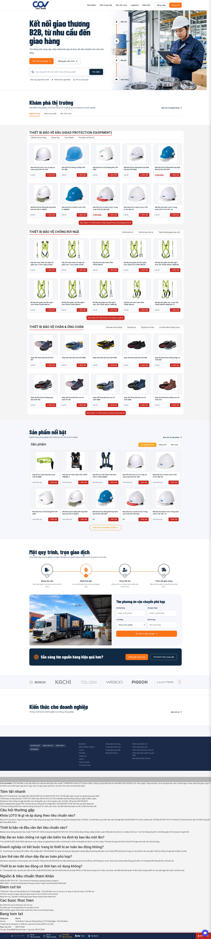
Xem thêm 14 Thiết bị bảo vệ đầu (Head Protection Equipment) (105, 223)
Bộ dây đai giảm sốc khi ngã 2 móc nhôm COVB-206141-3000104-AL (73, 304)
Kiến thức (146, 5)
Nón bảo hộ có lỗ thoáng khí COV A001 (45, 513)
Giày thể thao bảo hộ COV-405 (135, 358)
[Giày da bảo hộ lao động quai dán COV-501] (43, 384)
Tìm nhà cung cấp (40, 61)
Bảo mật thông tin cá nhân (141, 758)
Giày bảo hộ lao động (114, 327)
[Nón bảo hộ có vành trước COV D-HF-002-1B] (136, 194)
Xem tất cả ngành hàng (170, 108)
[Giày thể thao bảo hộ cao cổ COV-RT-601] (74, 384)
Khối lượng (151, 619)
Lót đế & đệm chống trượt (169, 327)
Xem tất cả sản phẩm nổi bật (104, 527)
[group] (41, 682)
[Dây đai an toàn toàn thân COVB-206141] (105, 249)
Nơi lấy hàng (120, 608)
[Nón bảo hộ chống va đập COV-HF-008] (74, 154)
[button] (179, 682)
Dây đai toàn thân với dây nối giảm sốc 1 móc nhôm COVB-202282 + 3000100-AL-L (42, 265)
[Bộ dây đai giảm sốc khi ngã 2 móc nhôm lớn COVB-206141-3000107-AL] (136, 249)
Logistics (134, 5)
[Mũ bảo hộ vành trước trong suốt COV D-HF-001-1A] (167, 194)
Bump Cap (56, 138)
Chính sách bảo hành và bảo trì (142, 750)
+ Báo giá (53, 482)
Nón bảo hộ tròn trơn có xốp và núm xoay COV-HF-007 (135, 476)
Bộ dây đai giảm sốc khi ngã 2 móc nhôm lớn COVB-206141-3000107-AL (135, 265)
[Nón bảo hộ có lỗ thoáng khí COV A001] (105, 154)
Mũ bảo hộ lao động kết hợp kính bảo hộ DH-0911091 (105, 513)
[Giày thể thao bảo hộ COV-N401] (105, 344)
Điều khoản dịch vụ (112, 753)
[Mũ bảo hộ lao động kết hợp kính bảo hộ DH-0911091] (167, 154)
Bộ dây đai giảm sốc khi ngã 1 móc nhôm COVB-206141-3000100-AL (42, 304)
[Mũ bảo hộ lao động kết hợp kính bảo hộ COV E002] (136, 154)
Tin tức (81, 750)
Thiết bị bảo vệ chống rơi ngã (54, 232)
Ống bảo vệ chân (147, 327)
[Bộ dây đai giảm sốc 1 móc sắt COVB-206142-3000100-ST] (167, 289)
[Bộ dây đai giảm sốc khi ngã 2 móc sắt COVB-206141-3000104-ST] (105, 289)
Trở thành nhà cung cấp (163, 657)
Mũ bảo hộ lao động (38, 138)
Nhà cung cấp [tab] (50, 114)
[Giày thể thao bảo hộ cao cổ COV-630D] (136, 384)
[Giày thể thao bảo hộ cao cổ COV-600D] (105, 384)
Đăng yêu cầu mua (66, 61)
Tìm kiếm (96, 72)
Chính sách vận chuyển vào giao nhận (143, 754)
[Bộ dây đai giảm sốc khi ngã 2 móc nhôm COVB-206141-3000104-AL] (74, 289)
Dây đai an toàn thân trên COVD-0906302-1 (75, 476)
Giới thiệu (82, 753)
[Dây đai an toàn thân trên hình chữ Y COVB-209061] (105, 461)
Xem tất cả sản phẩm (171, 437)
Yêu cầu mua (121, 5)
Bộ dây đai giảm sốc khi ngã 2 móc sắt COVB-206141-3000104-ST (105, 304)
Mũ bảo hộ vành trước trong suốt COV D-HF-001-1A (166, 513)
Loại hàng (119, 619)
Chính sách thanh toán (140, 747)
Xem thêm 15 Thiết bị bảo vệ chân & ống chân (105, 413)
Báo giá (52, 175)
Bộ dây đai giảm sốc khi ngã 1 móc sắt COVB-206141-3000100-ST (167, 265)
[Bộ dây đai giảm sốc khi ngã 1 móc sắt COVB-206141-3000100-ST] (167, 249)
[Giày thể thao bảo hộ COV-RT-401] (43, 344)
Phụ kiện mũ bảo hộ (86, 138)
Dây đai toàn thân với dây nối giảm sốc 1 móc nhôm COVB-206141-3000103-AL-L (73, 265)
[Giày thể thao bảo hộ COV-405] (136, 344)
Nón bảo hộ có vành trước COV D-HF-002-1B (165, 476)
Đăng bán (175, 5)
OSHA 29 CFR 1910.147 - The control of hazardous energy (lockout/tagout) (29, 881)
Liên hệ (81, 759)
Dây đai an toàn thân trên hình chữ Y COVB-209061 (104, 476)
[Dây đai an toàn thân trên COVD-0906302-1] (75, 461)
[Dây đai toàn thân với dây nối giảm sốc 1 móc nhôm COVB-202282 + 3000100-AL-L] (43, 249)
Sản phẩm (91, 5)
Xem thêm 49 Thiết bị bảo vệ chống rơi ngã (105, 318)
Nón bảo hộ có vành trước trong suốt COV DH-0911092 (135, 513)
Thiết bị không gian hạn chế (169, 232)
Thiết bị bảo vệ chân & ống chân (56, 327)
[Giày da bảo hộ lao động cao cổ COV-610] (167, 384)
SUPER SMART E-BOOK (87, 747)
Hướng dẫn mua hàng (113, 744)
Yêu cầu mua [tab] (65, 114)
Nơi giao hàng (152, 608)
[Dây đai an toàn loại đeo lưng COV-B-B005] (45, 461)
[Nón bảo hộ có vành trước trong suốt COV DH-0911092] (105, 194)
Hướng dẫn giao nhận (113, 750)
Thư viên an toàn (84, 765)
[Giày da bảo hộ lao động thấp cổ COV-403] (167, 344)
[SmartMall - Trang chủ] (41, 5)
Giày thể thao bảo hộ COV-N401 (105, 358)
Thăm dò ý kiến (84, 762)
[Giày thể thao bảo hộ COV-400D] (74, 344)
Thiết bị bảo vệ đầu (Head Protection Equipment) (70, 132)
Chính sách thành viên (139, 744)
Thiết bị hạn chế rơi (145, 232)
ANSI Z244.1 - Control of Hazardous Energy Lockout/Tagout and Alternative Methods (33, 883)
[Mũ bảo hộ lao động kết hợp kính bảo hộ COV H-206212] (43, 194)
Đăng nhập (161, 5)
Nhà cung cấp (106, 5)
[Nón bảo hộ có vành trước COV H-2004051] (74, 194)
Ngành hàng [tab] (34, 114)
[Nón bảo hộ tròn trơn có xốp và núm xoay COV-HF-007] (43, 154)
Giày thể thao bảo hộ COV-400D (74, 358)
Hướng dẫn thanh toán (113, 747)
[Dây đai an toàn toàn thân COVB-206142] (136, 289)
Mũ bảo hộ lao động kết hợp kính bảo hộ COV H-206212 (75, 513)
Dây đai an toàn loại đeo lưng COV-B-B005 (43, 476)
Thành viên (82, 756)
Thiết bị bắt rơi (127, 232)
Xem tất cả (175, 712)
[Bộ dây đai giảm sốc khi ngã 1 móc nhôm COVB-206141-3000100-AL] (43, 289)
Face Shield (69, 138)
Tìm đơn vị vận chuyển (145, 634)
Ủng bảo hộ (131, 327)
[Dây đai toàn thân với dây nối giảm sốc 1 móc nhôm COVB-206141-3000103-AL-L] (74, 249)
